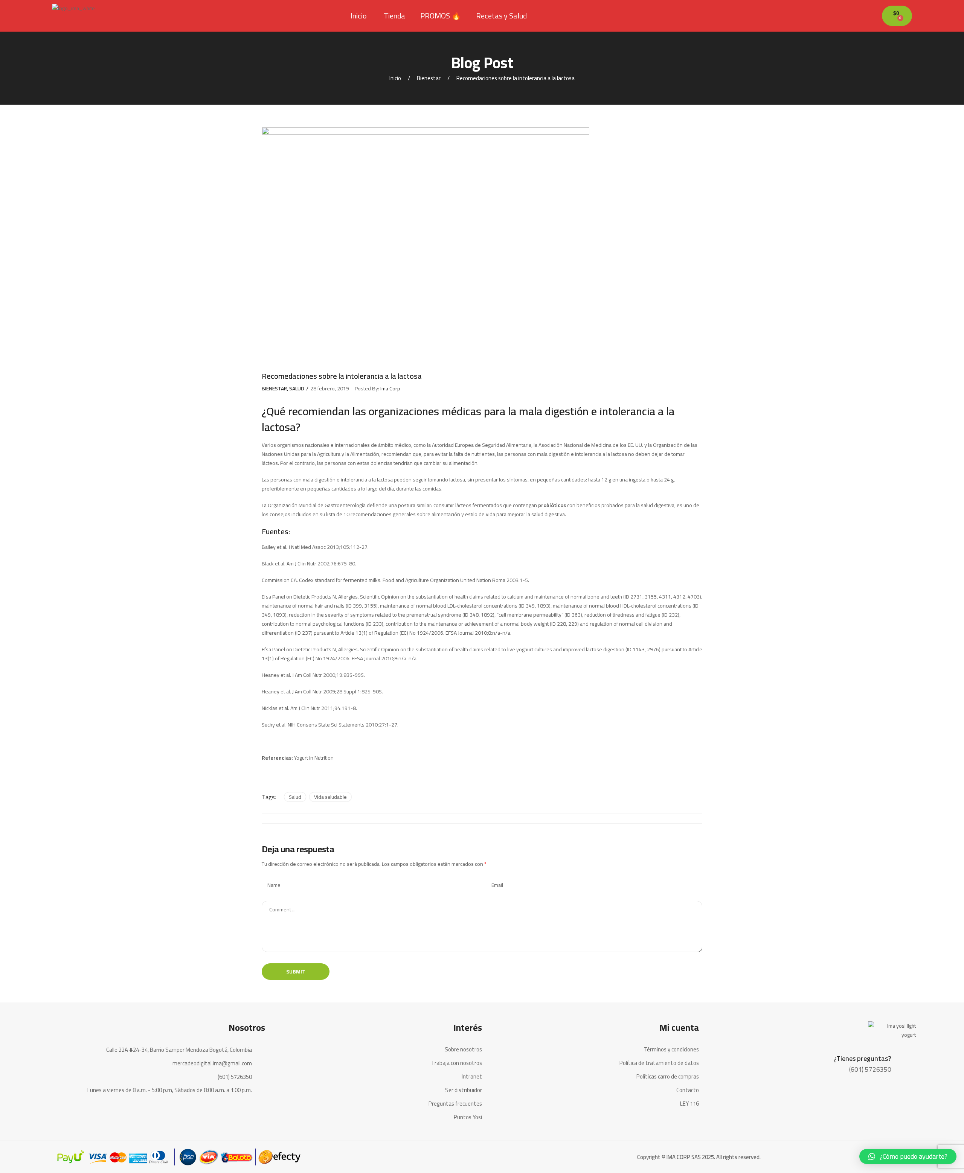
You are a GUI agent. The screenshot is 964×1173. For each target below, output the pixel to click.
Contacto (687, 1090)
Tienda (394, 16)
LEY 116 (689, 1103)
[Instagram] (257, 1110)
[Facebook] (240, 1110)
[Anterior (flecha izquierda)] (13, 586)
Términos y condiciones (671, 1049)
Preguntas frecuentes (455, 1103)
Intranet (472, 1076)
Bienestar (429, 78)
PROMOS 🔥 (440, 16)
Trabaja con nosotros (456, 1063)
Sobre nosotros (463, 1049)
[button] (907, 1156)
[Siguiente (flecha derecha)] (951, 586)
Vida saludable (330, 796)
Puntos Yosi (468, 1117)
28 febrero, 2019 (329, 388)
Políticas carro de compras (667, 1076)
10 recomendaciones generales (379, 514)
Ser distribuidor (463, 1090)
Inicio (359, 16)
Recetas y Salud (501, 16)
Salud (296, 388)
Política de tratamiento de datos (659, 1063)
